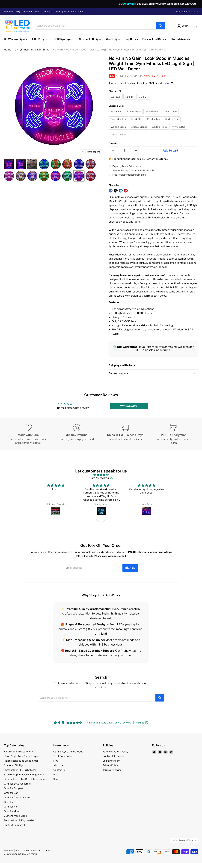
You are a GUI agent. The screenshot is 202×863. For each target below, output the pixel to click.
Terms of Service (112, 770)
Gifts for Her (11, 802)
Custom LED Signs (90, 39)
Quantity (113, 143)
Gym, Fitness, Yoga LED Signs (32, 49)
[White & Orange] (139, 130)
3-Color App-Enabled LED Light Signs (25, 774)
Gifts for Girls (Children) (17, 797)
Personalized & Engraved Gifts (21, 820)
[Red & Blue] (137, 122)
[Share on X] (116, 190)
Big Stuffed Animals (15, 825)
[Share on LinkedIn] (121, 190)
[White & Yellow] (119, 137)
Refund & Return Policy (115, 751)
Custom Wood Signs (15, 815)
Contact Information (114, 756)
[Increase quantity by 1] (136, 150)
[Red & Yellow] (154, 122)
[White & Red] (179, 130)
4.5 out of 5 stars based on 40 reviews (109, 722)
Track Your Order (31, 11)
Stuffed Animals (180, 39)
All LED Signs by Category (18, 751)
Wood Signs (113, 39)
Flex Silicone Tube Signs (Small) (21, 760)
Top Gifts (130, 39)
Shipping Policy (111, 760)
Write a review (128, 405)
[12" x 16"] (130, 100)
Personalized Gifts (153, 39)
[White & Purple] (160, 130)
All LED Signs (40, 39)
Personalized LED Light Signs (20, 770)
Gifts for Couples (13, 788)
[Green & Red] (170, 114)
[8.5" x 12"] (116, 100)
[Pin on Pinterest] (126, 190)
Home (7, 49)
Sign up (130, 567)
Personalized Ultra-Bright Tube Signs (24, 779)
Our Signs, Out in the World (69, 11)
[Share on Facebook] (111, 190)
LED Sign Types (63, 39)
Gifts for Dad (11, 793)
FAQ (18, 11)
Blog (55, 774)
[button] (9, 164)
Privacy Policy (110, 765)
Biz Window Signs (15, 39)
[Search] (160, 25)
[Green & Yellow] (119, 122)
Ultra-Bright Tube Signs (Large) (21, 756)
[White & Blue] (172, 122)
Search (57, 779)
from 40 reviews (99, 478)
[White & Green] (119, 130)
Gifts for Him (11, 806)
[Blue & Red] (117, 114)
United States (185, 11)
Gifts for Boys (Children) (17, 783)
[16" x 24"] (144, 100)
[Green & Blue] (152, 114)
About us (8, 11)
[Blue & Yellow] (134, 114)
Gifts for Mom (12, 811)
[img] (101, 474)
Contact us (48, 11)
